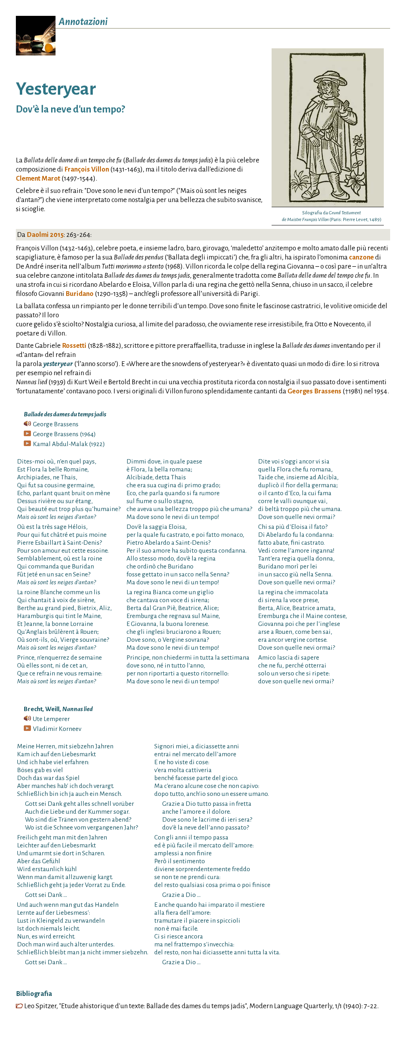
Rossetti (74, 345)
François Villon (86, 169)
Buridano (79, 294)
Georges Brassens (314, 391)
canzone (361, 257)
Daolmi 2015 (45, 234)
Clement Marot (38, 178)
